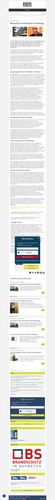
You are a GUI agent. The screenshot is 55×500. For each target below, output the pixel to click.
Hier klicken (29, 253)
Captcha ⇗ (35, 254)
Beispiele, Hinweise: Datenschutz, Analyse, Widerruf (27, 260)
